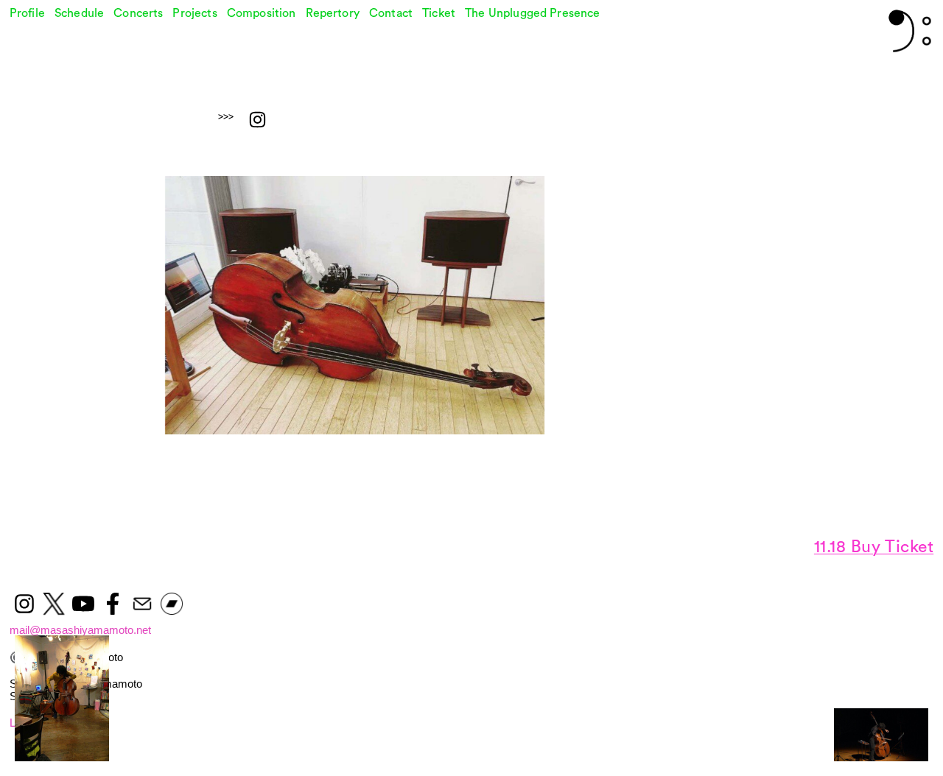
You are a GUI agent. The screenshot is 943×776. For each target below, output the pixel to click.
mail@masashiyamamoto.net (80, 630)
